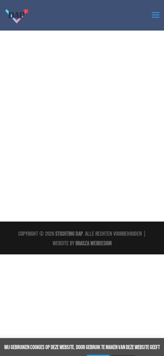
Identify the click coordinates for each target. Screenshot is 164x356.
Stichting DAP (69, 234)
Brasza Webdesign (94, 243)
